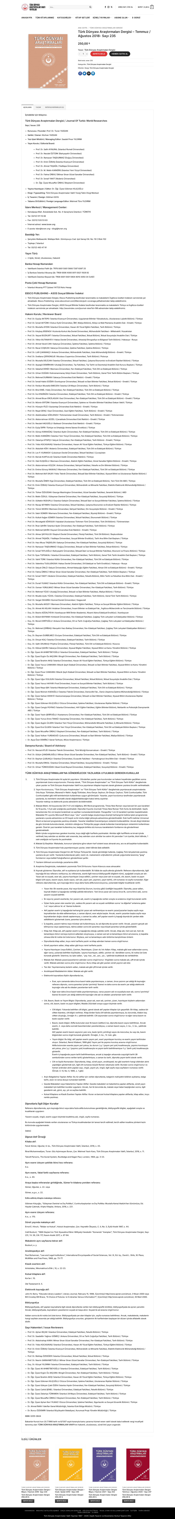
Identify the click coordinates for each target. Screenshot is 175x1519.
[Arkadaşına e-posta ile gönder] (89, 74)
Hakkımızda (30, 1511)
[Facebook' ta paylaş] (80, 74)
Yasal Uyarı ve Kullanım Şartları (114, 1511)
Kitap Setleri (82, 17)
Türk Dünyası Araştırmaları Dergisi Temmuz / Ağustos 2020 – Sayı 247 (136, 1491)
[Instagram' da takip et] (108, 7)
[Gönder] (90, 7)
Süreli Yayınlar (101, 17)
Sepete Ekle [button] (28, 1501)
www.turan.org (48, 224)
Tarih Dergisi (144, 1511)
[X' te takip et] (111, 7)
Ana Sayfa (82, 28)
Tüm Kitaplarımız (44, 17)
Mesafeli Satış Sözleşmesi (47, 1511)
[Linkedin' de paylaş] (93, 74)
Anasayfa (26, 17)
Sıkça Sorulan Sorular (70, 1511)
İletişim (133, 1511)
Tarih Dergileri (83, 1512)
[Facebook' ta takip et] (105, 7)
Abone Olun (120, 17)
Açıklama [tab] (27, 107)
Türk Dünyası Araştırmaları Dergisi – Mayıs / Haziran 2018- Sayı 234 (36, 1491)
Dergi (87, 68)
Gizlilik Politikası (90, 1511)
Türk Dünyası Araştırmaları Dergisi (106, 28)
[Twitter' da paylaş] (84, 74)
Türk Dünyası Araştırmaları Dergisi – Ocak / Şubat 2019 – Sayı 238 (70, 1491)
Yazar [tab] (38, 107)
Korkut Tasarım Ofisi (122, 1516)
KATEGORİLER (64, 17)
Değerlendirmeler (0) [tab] (54, 107)
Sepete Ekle (99, 54)
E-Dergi (136, 17)
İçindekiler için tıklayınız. (36, 115)
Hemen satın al (120, 54)
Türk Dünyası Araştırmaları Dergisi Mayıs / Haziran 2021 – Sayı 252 (103, 1491)
